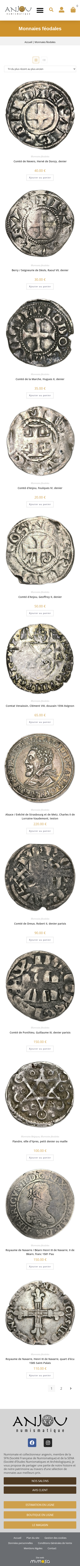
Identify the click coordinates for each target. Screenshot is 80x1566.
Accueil (28, 42)
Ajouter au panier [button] (40, 177)
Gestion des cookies (55, 1537)
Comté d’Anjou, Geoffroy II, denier (40, 597)
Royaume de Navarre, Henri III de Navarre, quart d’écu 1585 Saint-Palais (40, 1361)
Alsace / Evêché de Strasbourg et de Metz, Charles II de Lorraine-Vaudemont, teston (40, 816)
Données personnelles (20, 1543)
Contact (52, 1548)
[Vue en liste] (44, 60)
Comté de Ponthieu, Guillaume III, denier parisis (40, 1032)
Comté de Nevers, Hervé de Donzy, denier (40, 161)
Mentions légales (33, 1548)
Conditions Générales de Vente (55, 1543)
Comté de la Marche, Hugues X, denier (40, 379)
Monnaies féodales (40, 156)
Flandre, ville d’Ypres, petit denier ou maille (40, 1141)
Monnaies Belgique (30, 1136)
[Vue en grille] (36, 60)
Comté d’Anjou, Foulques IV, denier (40, 488)
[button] (40, 10)
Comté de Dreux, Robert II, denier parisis (40, 923)
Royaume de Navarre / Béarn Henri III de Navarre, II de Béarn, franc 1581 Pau (40, 1252)
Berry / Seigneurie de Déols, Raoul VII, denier (40, 270)
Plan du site (32, 1537)
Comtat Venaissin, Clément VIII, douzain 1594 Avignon (40, 706)
